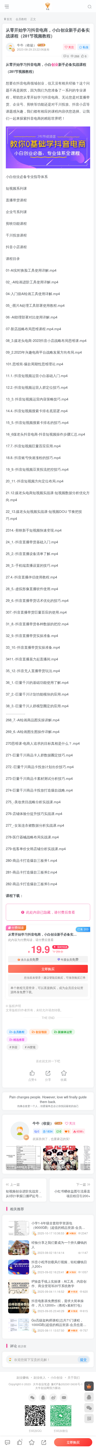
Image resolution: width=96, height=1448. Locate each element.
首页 (9, 19)
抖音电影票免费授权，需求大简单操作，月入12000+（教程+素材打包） (57, 1303)
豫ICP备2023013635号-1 (67, 1384)
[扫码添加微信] (89, 1407)
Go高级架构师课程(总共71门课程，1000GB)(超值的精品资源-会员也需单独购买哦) (58, 1325)
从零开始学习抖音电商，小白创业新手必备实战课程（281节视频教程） (48, 33)
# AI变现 (30, 1047)
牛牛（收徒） (27, 45)
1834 (49, 1131)
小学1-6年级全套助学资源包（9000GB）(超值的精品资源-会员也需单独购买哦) (58, 1227)
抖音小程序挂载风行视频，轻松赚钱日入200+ (59, 1264)
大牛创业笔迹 (41, 1384)
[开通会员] (89, 1386)
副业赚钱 (23, 1377)
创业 (54, 64)
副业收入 (40, 1377)
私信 (85, 47)
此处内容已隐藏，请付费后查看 (49, 912)
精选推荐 (18, 1039)
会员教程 (21, 19)
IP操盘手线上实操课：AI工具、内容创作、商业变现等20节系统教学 (58, 1283)
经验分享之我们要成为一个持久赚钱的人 (59, 1244)
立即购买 (48, 969)
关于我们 (74, 1377)
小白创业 (57, 1377)
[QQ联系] (89, 1397)
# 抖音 (13, 1047)
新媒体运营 (65, 1032)
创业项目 (41, 1032)
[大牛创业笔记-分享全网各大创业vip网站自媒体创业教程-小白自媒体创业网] (48, 5)
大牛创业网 (42, 1388)
